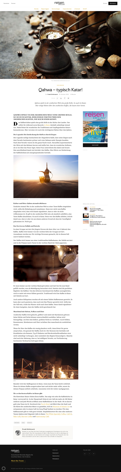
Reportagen (45, 9)
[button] (3, 468)
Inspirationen (67, 9)
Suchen (105, 3)
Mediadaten (56, 459)
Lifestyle (77, 9)
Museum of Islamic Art (61, 406)
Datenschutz (56, 456)
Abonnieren (113, 3)
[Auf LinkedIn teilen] (61, 98)
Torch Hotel (45, 404)
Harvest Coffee (26, 416)
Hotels (36, 9)
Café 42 (69, 414)
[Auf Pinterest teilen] (64, 98)
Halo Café (17, 416)
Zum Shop (95, 145)
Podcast (13, 3)
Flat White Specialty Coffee (56, 414)
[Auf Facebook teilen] (57, 98)
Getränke (16, 422)
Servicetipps (56, 9)
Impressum (56, 453)
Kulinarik (29, 422)
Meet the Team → (18, 461)
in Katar (47, 125)
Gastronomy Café (42, 416)
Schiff (85, 9)
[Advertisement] (95, 175)
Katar (23, 422)
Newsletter (6, 3)
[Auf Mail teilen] (68, 98)
